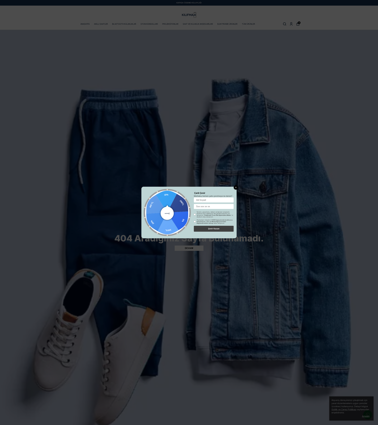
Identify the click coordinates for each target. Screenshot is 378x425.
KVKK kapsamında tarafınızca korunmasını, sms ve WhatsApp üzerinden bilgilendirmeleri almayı (215, 221)
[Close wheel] (236, 187)
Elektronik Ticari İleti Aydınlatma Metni (217, 215)
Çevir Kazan (213, 229)
